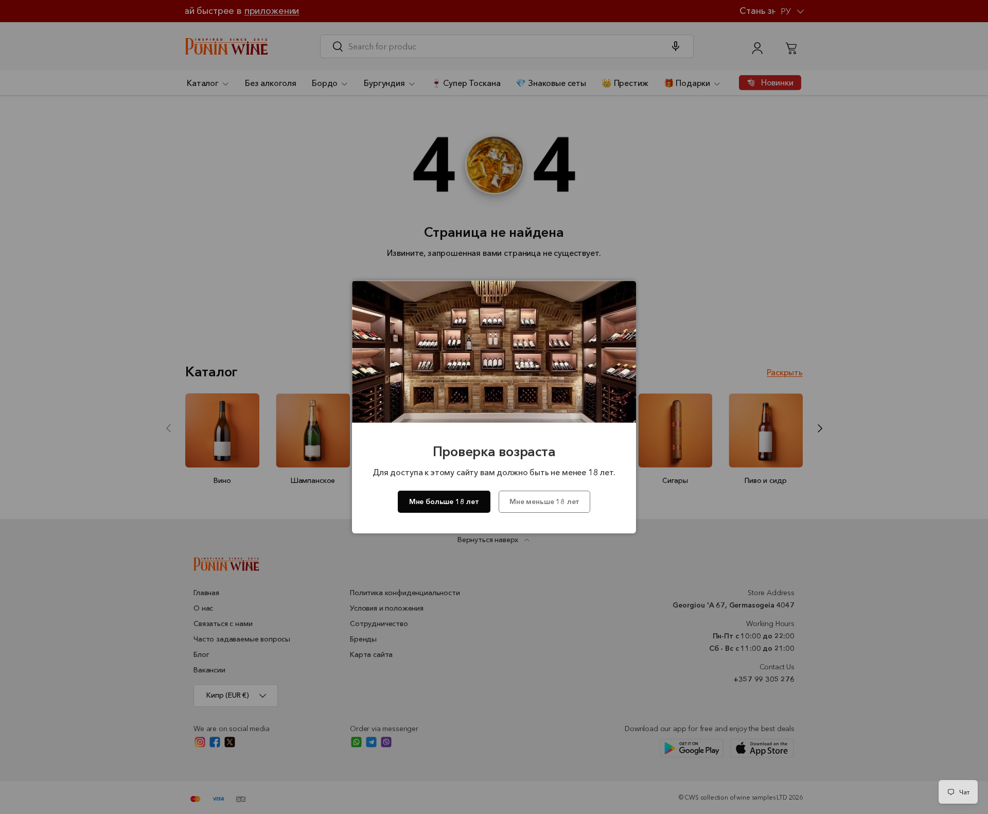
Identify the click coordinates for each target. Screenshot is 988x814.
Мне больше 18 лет (444, 501)
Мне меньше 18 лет (544, 501)
